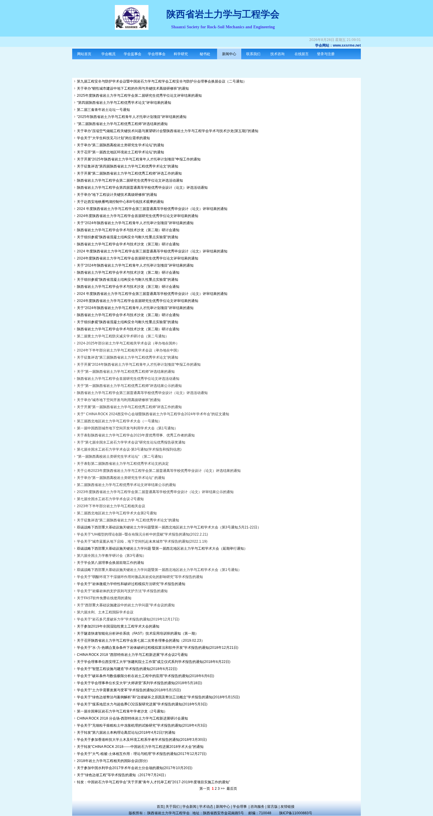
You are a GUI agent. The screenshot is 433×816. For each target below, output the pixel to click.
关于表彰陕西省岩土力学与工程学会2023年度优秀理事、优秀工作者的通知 (136, 435)
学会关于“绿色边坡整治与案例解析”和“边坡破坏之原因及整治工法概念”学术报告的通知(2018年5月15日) (158, 697)
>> (223, 789)
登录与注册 (326, 54)
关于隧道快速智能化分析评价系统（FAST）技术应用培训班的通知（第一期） (138, 633)
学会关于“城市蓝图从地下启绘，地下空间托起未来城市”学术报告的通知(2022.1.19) (142, 541)
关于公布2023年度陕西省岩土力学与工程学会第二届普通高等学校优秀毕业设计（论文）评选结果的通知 (159, 471)
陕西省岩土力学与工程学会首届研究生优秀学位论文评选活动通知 (128, 379)
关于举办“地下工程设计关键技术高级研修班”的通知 (117, 195)
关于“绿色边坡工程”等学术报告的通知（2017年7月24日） (122, 775)
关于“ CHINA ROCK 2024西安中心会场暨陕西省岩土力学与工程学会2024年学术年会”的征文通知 (153, 414)
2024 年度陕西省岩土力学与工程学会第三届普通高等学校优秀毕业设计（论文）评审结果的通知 (152, 209)
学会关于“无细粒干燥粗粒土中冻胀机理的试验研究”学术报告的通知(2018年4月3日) (142, 725)
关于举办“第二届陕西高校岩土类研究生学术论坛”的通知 (120, 145)
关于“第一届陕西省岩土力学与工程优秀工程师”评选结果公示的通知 (129, 386)
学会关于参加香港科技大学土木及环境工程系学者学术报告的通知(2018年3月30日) (142, 740)
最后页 (232, 789)
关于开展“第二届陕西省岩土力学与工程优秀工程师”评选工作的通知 (129, 173)
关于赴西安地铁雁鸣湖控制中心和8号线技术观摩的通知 (120, 202)
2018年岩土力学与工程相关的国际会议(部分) (112, 761)
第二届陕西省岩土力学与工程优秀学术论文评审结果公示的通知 (126, 485)
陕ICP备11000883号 (297, 813)
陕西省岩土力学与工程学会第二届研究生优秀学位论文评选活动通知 (130, 180)
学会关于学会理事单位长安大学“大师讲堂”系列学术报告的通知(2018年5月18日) (139, 683)
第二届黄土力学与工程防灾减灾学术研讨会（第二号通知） (123, 336)
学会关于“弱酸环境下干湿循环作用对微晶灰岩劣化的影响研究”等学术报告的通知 (140, 577)
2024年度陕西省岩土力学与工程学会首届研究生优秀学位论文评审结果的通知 (137, 216)
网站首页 (84, 54)
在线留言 (302, 54)
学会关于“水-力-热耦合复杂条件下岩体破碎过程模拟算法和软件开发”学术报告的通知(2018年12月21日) (157, 648)
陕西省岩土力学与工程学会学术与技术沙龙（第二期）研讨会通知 (128, 230)
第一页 (204, 789)
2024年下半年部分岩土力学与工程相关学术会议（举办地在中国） (129, 350)
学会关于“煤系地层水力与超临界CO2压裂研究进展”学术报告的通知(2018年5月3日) (142, 704)
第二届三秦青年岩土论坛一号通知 (103, 110)
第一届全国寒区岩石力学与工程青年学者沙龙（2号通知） (122, 711)
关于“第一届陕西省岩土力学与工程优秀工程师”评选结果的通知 (126, 372)
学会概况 (108, 54)
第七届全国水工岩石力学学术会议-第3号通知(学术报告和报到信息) (129, 449)
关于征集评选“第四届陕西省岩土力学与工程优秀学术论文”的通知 (127, 166)
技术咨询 (277, 54)
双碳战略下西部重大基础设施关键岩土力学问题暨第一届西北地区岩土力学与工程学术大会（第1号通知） (159, 570)
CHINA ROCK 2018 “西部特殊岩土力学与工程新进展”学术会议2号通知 (132, 655)
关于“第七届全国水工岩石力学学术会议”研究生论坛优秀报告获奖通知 (131, 442)
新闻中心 (229, 54)
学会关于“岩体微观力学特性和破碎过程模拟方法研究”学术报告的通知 (131, 584)
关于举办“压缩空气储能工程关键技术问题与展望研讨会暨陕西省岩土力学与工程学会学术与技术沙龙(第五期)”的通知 (167, 131)
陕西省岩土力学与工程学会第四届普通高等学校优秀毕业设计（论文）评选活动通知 (142, 187)
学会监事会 (132, 54)
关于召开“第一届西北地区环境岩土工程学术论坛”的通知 (120, 152)
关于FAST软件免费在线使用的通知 (104, 598)
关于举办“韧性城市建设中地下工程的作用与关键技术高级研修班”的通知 (133, 88)
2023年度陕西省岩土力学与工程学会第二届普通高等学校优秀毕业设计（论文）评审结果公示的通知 (155, 492)
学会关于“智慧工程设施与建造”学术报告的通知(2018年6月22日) (127, 669)
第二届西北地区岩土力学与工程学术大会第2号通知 (117, 513)
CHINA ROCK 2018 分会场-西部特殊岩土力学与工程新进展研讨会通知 (132, 718)
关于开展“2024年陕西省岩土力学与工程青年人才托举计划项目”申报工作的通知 (139, 364)
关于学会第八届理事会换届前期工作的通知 (110, 563)
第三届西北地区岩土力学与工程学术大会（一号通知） (119, 421)
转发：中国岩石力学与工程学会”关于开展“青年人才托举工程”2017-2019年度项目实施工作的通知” (153, 782)
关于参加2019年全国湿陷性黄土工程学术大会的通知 (118, 626)
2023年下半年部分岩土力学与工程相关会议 (111, 506)
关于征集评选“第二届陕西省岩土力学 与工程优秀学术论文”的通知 (128, 520)
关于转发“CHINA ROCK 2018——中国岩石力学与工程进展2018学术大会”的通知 (140, 747)
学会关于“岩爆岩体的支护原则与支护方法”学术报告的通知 (122, 591)
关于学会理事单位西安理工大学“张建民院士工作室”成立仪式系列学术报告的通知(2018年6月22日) (153, 662)
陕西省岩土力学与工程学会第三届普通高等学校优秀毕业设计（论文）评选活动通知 (142, 393)
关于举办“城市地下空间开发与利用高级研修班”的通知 (119, 400)
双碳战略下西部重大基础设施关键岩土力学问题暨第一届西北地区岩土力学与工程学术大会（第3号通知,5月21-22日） (169, 527)
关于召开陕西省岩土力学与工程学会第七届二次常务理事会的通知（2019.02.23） (141, 640)
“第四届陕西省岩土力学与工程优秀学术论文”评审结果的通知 (124, 103)
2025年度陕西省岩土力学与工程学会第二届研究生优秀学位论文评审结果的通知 (139, 95)
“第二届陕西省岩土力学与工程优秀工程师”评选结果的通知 (122, 124)
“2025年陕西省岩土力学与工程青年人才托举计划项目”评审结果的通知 (131, 117)
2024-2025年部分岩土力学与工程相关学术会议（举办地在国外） (128, 343)
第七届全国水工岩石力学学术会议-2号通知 (110, 499)
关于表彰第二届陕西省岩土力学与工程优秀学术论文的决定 (123, 464)
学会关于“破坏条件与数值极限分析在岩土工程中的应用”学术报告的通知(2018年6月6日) (145, 676)
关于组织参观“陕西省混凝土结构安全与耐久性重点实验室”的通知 (127, 237)
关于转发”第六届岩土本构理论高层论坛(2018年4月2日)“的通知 (126, 732)
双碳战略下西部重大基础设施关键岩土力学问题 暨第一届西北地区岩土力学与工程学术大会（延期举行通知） (162, 548)
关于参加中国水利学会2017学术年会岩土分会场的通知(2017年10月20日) (134, 768)
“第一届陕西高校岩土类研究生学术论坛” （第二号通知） (121, 456)
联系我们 (253, 54)
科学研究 (181, 54)
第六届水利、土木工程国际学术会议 (105, 612)
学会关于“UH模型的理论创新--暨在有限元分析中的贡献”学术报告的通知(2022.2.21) (142, 534)
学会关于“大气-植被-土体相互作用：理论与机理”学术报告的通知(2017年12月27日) (141, 754)
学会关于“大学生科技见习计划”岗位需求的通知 (113, 138)
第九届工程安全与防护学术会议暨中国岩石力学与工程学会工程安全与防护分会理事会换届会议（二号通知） (162, 81)
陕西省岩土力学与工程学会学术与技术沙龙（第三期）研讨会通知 (128, 244)
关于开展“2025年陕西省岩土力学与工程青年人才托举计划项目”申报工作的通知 (139, 159)
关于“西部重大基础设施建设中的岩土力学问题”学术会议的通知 (126, 605)
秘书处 (205, 54)
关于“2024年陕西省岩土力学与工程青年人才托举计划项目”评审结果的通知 (135, 223)
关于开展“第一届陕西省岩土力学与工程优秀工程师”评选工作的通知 (129, 407)
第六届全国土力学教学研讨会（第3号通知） (111, 556)
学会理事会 (157, 54)
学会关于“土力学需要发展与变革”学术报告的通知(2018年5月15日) (129, 690)
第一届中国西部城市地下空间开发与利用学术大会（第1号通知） (127, 428)
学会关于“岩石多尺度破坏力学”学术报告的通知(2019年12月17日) (128, 619)
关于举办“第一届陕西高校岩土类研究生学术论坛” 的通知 (121, 478)
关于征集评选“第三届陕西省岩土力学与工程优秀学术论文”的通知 (127, 357)
